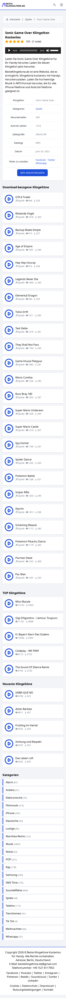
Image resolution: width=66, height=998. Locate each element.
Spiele (28, 19)
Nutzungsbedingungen (27, 989)
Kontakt (48, 989)
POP (8, 859)
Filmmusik (12, 805)
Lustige (10, 828)
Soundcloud (38, 977)
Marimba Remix (15, 836)
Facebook (41, 159)
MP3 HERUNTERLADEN (32, 172)
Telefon (10, 905)
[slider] (54, 50)
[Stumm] (47, 50)
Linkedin (33, 980)
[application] (33, 50)
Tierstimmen (13, 913)
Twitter (51, 159)
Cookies (14, 986)
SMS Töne (12, 882)
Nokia (9, 851)
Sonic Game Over (45, 100)
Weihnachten (14, 929)
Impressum (47, 986)
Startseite (15, 19)
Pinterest (12, 977)
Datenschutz (29, 986)
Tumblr (53, 977)
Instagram (51, 973)
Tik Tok (10, 921)
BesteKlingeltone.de (17, 71)
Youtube (26, 973)
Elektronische (14, 797)
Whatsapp (41, 163)
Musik (9, 844)
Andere (10, 790)
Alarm (9, 782)
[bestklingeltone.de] (14, 5)
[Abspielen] (9, 50)
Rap (8, 867)
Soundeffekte (14, 890)
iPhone (10, 813)
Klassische (12, 821)
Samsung (11, 875)
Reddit (25, 977)
